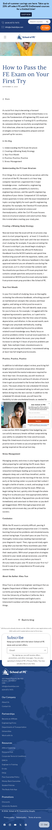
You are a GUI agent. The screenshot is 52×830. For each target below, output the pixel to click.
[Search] (47, 21)
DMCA (4, 760)
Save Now (38, 421)
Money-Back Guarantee (11, 781)
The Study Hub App (9, 789)
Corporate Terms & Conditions (14, 756)
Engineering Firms (9, 723)
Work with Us (7, 735)
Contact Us (6, 706)
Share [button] (7, 99)
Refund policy (21, 817)
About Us (5, 702)
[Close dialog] (49, 404)
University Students (9, 806)
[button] (5, 37)
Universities (6, 731)
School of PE (14, 811)
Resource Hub (7, 752)
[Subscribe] (44, 650)
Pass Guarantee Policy (10, 777)
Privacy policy (9, 817)
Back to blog (28, 619)
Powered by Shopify (27, 811)
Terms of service (35, 817)
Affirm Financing (8, 748)
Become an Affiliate (9, 719)
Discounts (6, 802)
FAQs (4, 773)
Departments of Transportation (14, 727)
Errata (4, 769)
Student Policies (8, 785)
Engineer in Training (10, 764)
